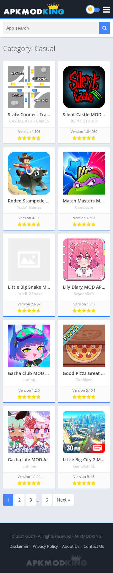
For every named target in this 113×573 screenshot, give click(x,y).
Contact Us (93, 546)
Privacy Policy (45, 546)
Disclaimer (19, 546)
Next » (63, 500)
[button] (104, 28)
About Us (70, 546)
